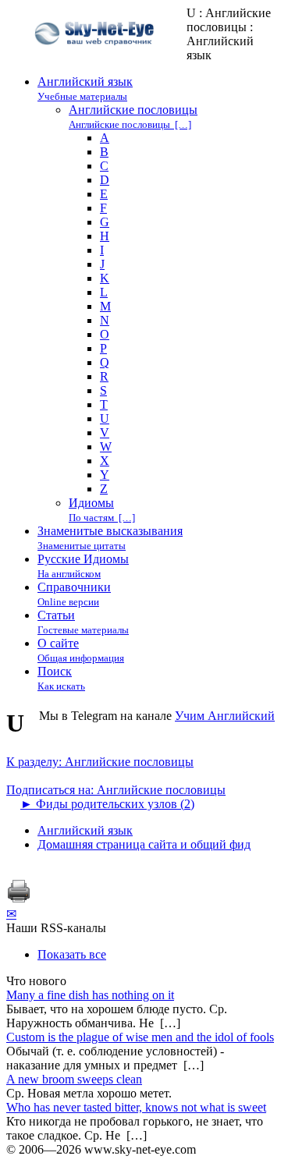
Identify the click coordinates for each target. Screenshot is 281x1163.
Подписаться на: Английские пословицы (116, 789)
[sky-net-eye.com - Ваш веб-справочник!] (96, 57)
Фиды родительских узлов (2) (107, 803)
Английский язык (85, 830)
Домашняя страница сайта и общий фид (144, 844)
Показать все (71, 954)
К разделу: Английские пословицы (100, 761)
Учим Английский (225, 715)
